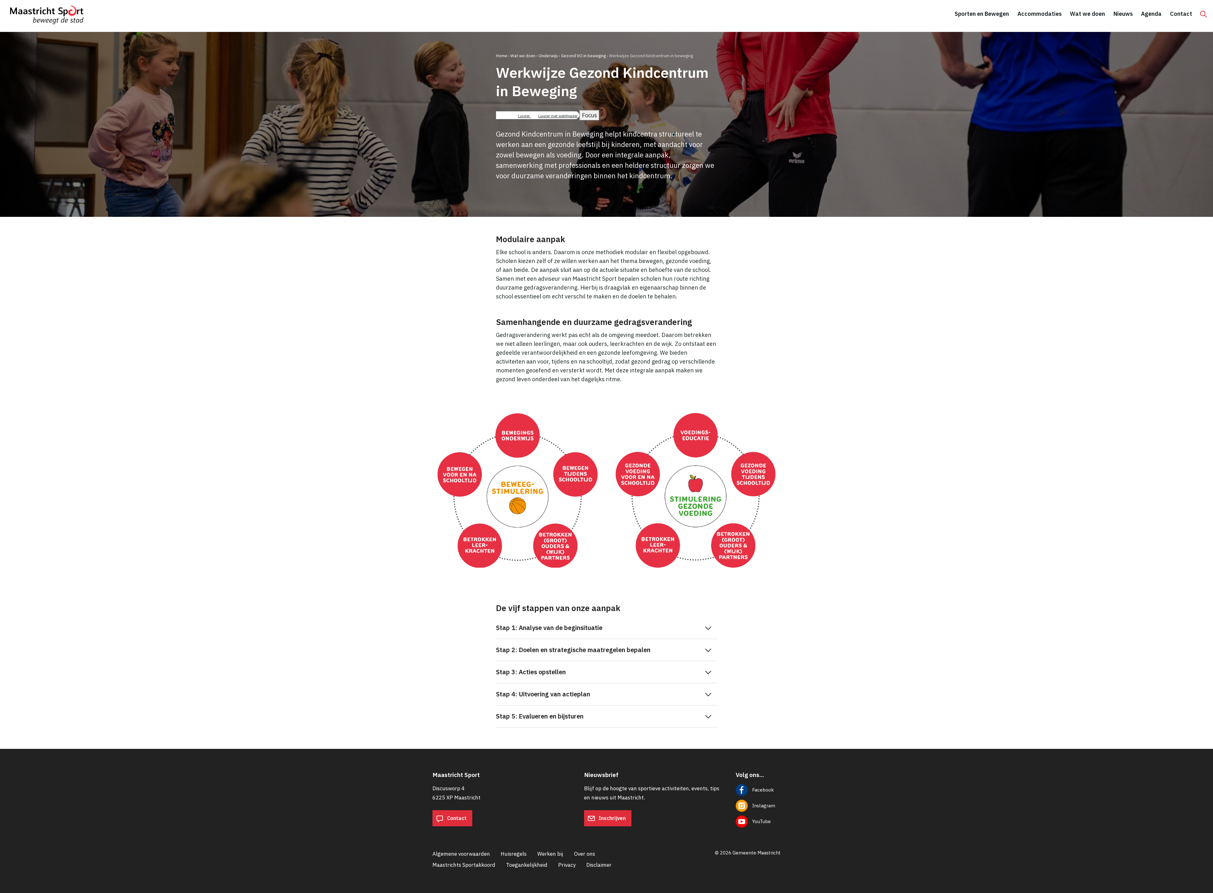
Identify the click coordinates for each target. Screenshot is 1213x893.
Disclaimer (599, 864)
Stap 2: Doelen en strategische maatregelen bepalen (573, 649)
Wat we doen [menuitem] (1087, 13)
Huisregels (514, 853)
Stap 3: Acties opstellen (531, 672)
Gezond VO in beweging (583, 55)
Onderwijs (548, 55)
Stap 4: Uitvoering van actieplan (543, 694)
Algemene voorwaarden (461, 853)
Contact (456, 818)
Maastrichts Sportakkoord (463, 864)
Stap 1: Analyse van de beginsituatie (549, 627)
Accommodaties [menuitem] (1039, 13)
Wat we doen (522, 55)
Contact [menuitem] (1181, 13)
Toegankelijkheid (526, 864)
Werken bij (550, 853)
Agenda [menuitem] (1151, 13)
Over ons (584, 853)
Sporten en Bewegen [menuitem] (982, 13)
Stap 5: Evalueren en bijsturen (539, 716)
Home (501, 55)
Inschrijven (611, 818)
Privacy (567, 864)
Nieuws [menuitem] (1123, 13)
